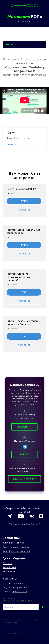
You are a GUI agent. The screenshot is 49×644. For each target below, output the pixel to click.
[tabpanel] (24, 100)
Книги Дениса (9, 567)
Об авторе (7, 563)
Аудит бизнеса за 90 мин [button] (14, 543)
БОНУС (11, 133)
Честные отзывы (10, 571)
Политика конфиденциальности (16, 633)
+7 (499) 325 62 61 (19, 592)
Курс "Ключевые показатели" (16, 551)
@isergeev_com (19, 587)
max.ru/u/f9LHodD (16, 583)
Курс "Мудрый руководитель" (17, 547)
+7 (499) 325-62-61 (24, 419)
